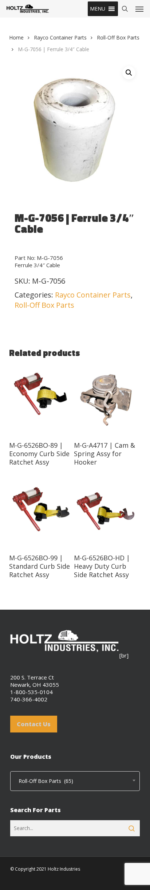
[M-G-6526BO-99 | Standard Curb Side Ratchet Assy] (40, 513)
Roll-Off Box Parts (118, 37)
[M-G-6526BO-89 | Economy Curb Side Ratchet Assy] (40, 400)
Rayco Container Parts (60, 37)
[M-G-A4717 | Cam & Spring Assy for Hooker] (105, 400)
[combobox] (75, 781)
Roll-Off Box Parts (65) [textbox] (43, 780)
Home (16, 37)
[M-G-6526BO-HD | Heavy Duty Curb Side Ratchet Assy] (105, 513)
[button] (97, 8)
